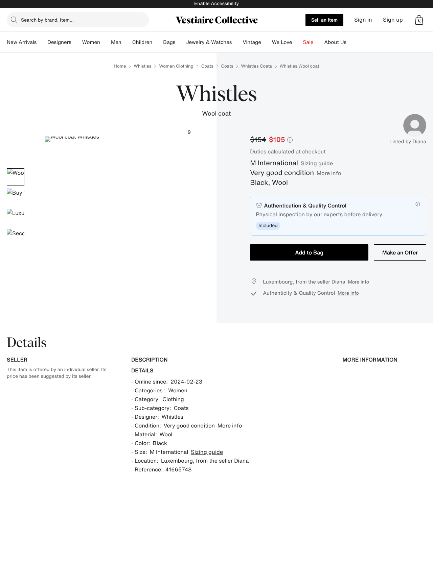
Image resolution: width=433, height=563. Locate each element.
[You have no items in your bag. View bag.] (419, 20)
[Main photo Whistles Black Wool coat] (15, 177)
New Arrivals (22, 42)
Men (116, 42)
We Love (282, 42)
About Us (335, 42)
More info (329, 173)
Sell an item (324, 19)
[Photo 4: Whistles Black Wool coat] (15, 238)
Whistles (142, 66)
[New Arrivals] (42, 42)
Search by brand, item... (47, 19)
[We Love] (297, 42)
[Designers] (76, 42)
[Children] (157, 42)
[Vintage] (266, 42)
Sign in (363, 19)
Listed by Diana (407, 141)
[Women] (105, 42)
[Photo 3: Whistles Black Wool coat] (15, 217)
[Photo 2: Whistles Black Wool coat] (15, 197)
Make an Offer (400, 252)
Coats (207, 66)
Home (120, 66)
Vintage (252, 42)
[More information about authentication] (418, 204)
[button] (419, 20)
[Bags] (180, 42)
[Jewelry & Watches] (237, 42)
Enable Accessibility (216, 3)
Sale (308, 42)
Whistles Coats (256, 66)
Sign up (393, 19)
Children (142, 42)
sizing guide (317, 163)
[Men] (127, 42)
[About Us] (352, 42)
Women (91, 42)
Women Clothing (176, 66)
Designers (59, 42)
